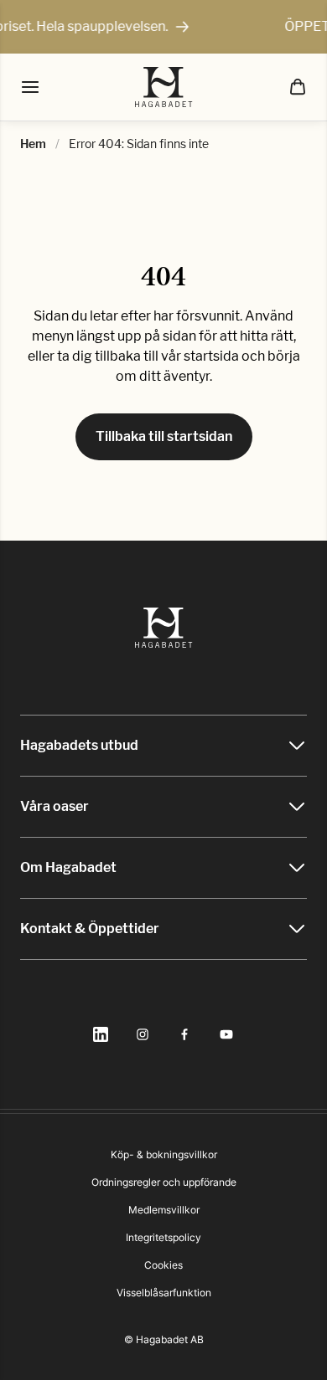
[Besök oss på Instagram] (142, 1034)
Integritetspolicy (163, 1237)
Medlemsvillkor (164, 1209)
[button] (297, 87)
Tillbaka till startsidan (164, 436)
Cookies (163, 1265)
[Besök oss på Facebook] (184, 1034)
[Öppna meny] (30, 87)
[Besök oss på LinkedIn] (100, 1034)
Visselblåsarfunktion (164, 1292)
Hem (33, 143)
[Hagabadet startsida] (164, 87)
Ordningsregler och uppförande (163, 1182)
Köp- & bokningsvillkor (164, 1154)
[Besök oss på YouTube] (226, 1034)
